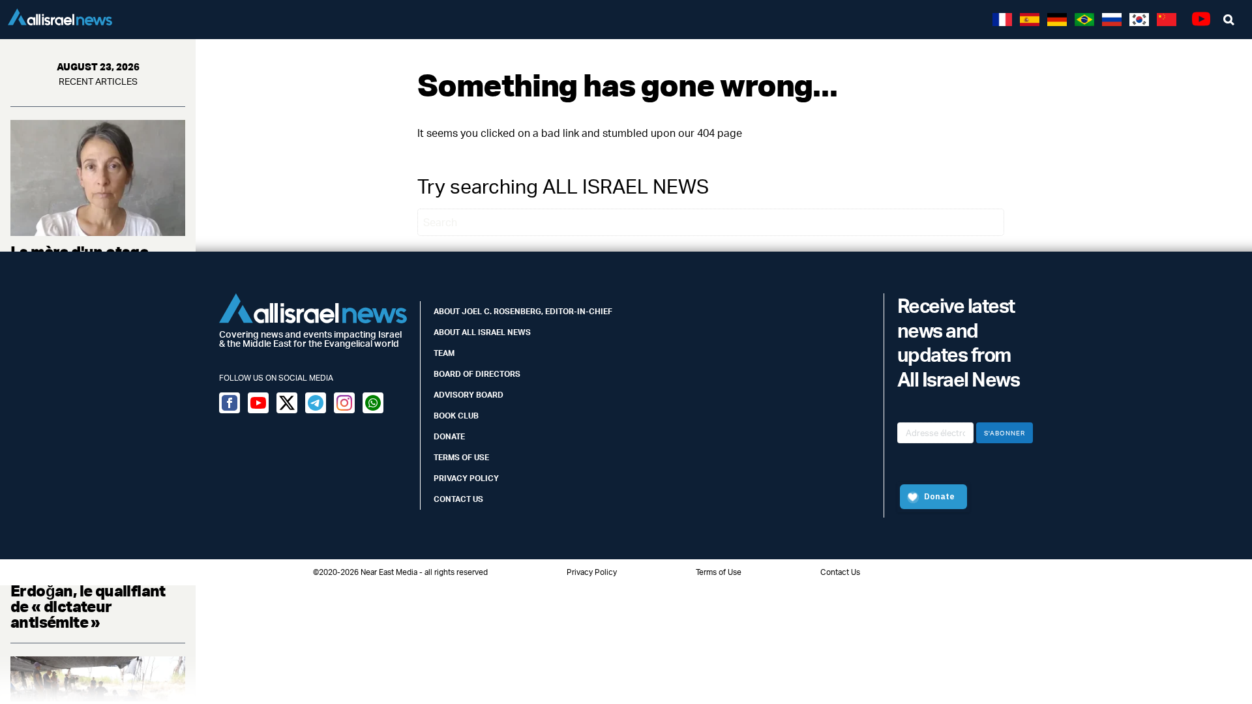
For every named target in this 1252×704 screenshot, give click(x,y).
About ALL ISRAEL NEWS (482, 332)
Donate (449, 436)
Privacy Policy (466, 478)
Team (444, 353)
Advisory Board (468, 395)
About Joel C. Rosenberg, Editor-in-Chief (523, 311)
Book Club (456, 415)
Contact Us (458, 499)
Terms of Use (461, 457)
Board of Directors (477, 374)
